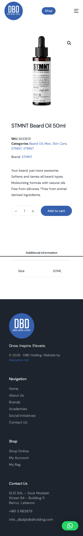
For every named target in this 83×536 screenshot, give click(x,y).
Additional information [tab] (41, 253)
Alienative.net (19, 360)
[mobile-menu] (72, 11)
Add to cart (56, 211)
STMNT (16, 148)
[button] (69, 43)
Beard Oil (36, 143)
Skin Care (60, 143)
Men (47, 143)
